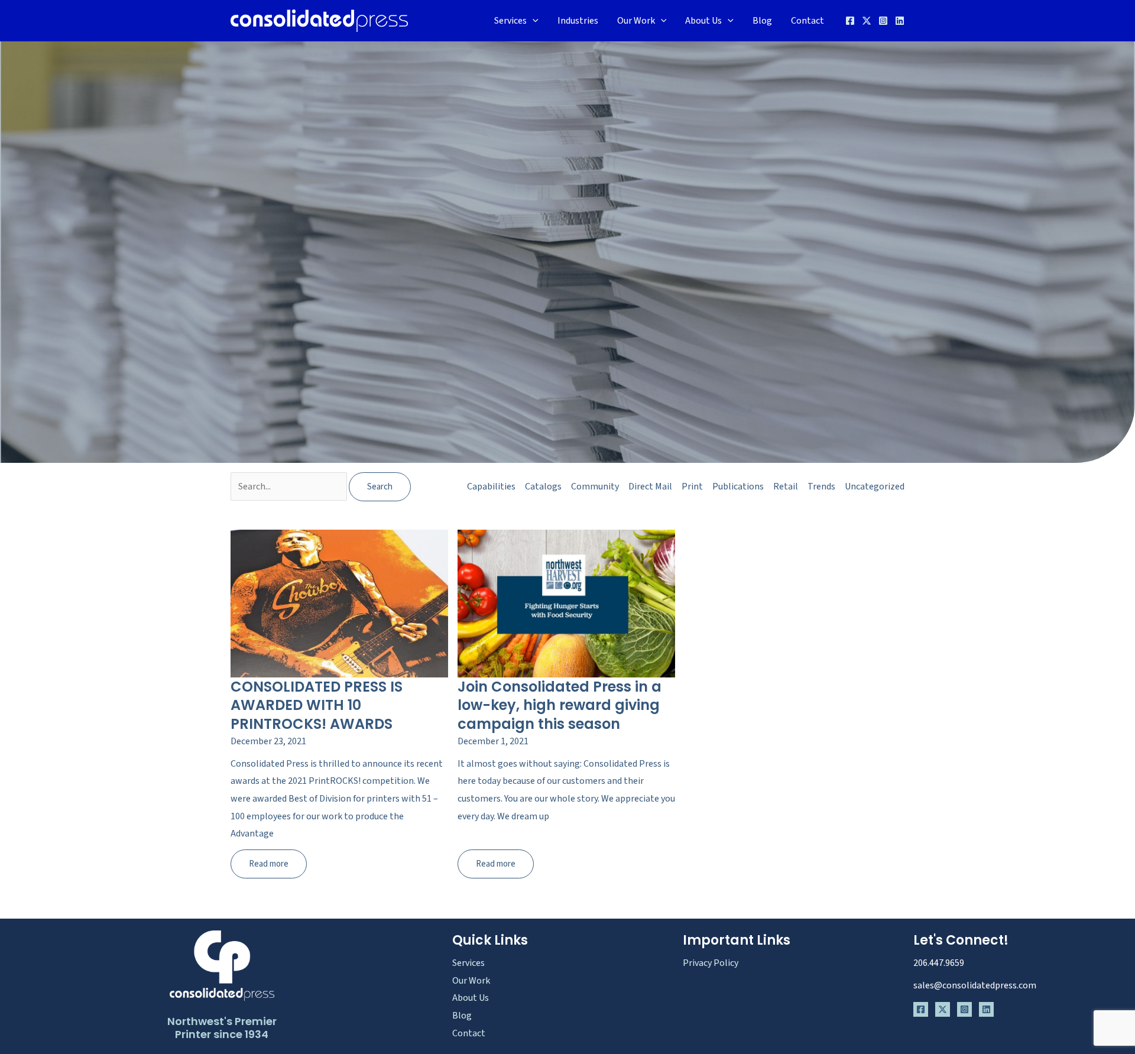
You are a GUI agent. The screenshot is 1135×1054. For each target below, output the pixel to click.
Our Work (636, 20)
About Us (703, 20)
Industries (577, 20)
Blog (762, 20)
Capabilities (491, 486)
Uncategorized (874, 486)
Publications (738, 486)
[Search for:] (290, 486)
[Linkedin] (899, 20)
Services (510, 20)
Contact (807, 20)
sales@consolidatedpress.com (974, 985)
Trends (821, 486)
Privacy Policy (710, 962)
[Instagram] (883, 20)
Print (692, 486)
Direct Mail (650, 486)
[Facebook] (850, 20)
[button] (533, 20)
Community (595, 486)
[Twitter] (866, 20)
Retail (785, 486)
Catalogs (543, 486)
